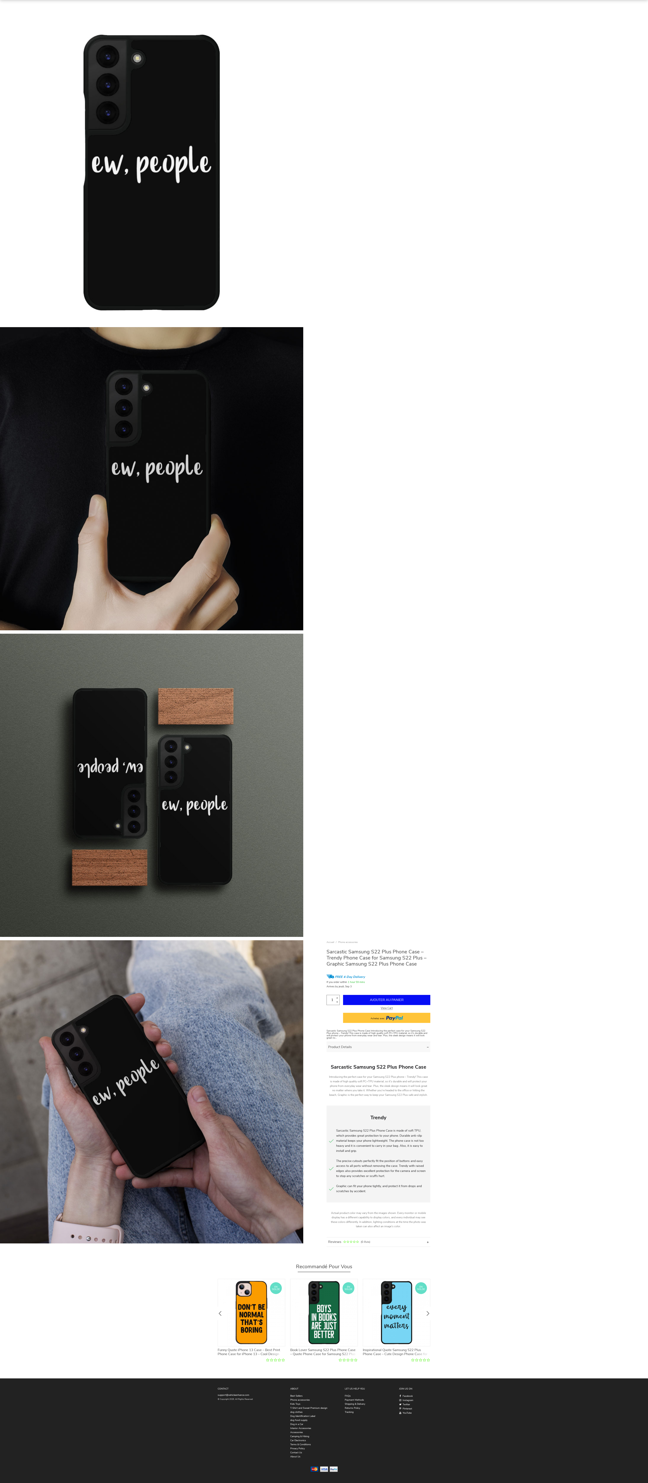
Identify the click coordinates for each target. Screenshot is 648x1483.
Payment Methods (354, 1400)
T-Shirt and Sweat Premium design (308, 1408)
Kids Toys (295, 1404)
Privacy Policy (297, 1448)
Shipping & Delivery (355, 1404)
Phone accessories (348, 942)
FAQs (348, 1396)
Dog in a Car (296, 1424)
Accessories (296, 1432)
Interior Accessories (300, 1428)
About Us (295, 1456)
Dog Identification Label (302, 1416)
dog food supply (298, 1420)
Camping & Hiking (299, 1436)
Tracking (349, 1412)
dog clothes (296, 1412)
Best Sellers (296, 1396)
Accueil (330, 942)
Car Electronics (298, 1440)
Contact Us (296, 1452)
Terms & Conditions (300, 1444)
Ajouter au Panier (387, 1000)
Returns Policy (352, 1408)
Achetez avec (378, 1018)
